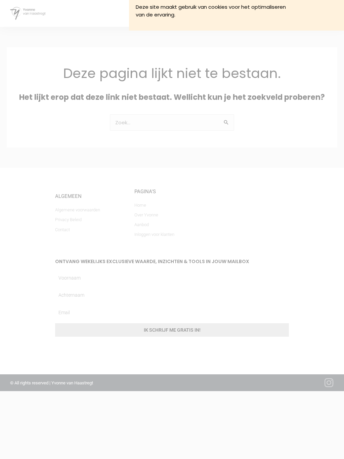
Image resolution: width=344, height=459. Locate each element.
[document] (172, 229)
